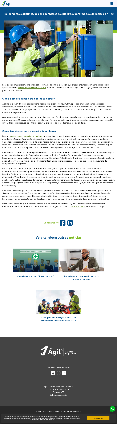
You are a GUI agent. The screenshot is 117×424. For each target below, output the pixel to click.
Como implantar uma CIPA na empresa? (35, 276)
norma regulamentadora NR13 (32, 87)
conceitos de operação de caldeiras (27, 136)
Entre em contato (78, 206)
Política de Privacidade (55, 418)
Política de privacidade (58, 395)
